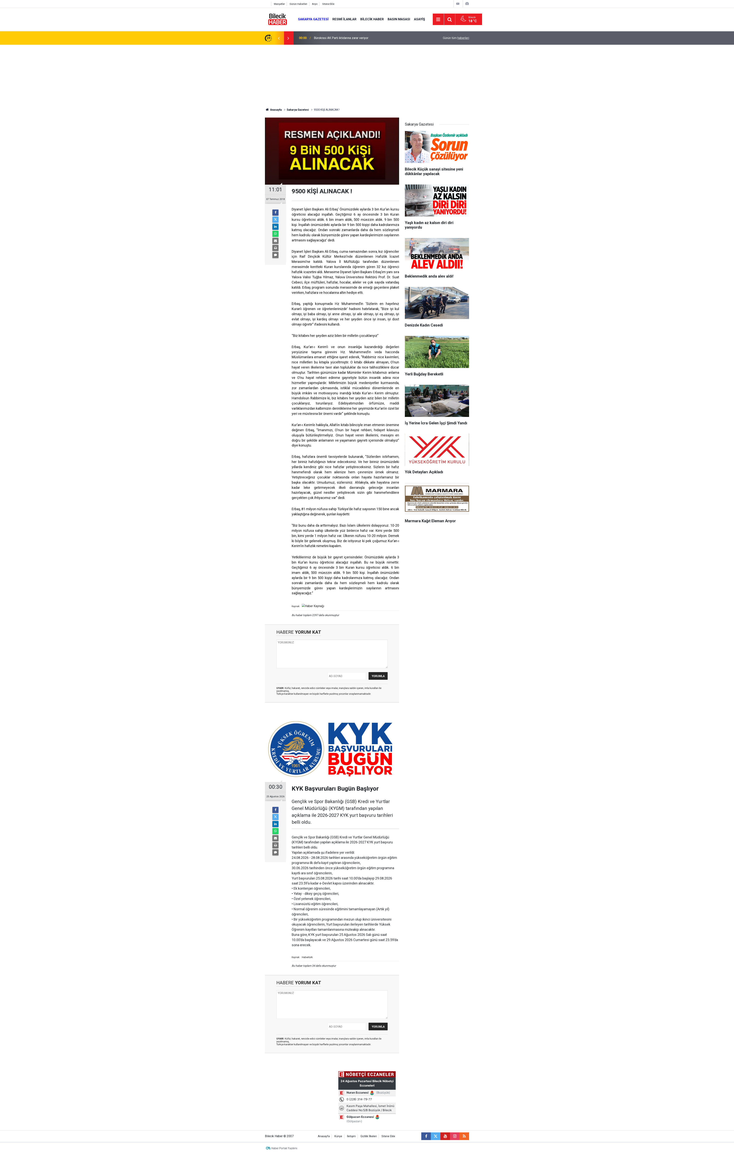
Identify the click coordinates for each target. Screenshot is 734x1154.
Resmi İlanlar (344, 19)
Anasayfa (276, 109)
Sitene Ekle (328, 3)
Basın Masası (399, 19)
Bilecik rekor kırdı (325, 38)
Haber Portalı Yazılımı (284, 1148)
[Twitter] (275, 220)
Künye (338, 1136)
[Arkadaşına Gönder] (275, 241)
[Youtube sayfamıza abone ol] (445, 1136)
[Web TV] (458, 4)
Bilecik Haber (372, 19)
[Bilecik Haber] (277, 19)
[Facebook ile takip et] (426, 1136)
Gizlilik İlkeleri (369, 1136)
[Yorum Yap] (275, 255)
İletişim (351, 1136)
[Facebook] (275, 213)
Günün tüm (456, 38)
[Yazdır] (275, 248)
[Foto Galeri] (467, 4)
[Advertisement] (367, 73)
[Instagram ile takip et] (455, 1136)
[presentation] (278, 38)
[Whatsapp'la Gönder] (275, 234)
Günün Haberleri (298, 3)
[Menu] (438, 19)
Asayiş (419, 19)
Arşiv (314, 3)
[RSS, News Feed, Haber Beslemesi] (464, 1136)
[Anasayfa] (267, 3)
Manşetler (279, 3)
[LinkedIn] (275, 227)
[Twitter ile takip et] (435, 1136)
